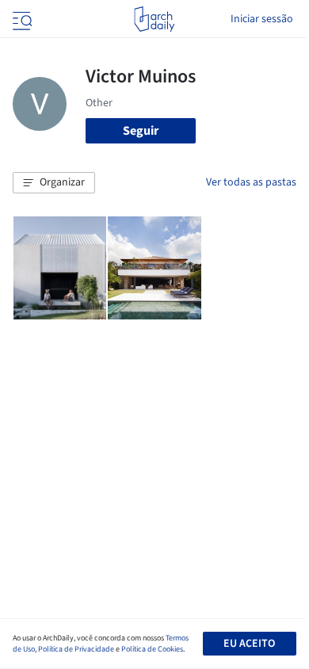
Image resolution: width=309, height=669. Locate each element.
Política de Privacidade (76, 649)
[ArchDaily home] (154, 19)
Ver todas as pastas (251, 182)
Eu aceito (249, 644)
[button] (54, 183)
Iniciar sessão (262, 19)
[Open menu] (21, 19)
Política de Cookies (152, 649)
